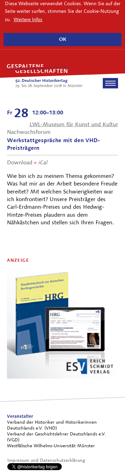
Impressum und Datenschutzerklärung (46, 460)
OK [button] (62, 39)
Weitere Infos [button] (28, 20)
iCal (43, 162)
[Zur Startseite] (45, 76)
